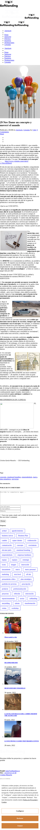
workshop (15, 608)
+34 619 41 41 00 (10, 773)
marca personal (30, 569)
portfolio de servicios (9, 584)
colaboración (31, 540)
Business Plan (23, 536)
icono (4, 565)
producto (5, 589)
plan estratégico (5, 479)
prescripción (26, 584)
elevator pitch (6, 550)
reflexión (17, 594)
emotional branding (14, 477)
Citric (34, 130)
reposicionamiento (8, 598)
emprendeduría (27, 477)
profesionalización (19, 589)
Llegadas (26, 130)
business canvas (7, 536)
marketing (5, 574)
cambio (4, 540)
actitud (4, 531)
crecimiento (32, 545)
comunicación (7, 545)
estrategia (26, 560)
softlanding (33, 598)
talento (17, 603)
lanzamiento (6, 569)
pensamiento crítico (8, 579)
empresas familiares (24, 555)
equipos (14, 560)
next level (17, 574)
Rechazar (20, 818)
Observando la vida (10, 637)
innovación (25, 565)
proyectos (15, 479)
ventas (4, 608)
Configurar (20, 811)
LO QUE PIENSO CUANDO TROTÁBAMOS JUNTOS (21, 741)
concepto (3, 477)
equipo (4, 560)
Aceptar (20, 826)
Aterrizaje (19, 130)
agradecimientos (17, 531)
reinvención (29, 594)
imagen (13, 565)
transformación (30, 603)
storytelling (6, 603)
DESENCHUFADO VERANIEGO (14, 688)
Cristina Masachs (6, 775)
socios (22, 598)
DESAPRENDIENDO (11, 662)
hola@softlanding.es (12, 771)
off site (28, 574)
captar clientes (17, 540)
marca (35, 477)
